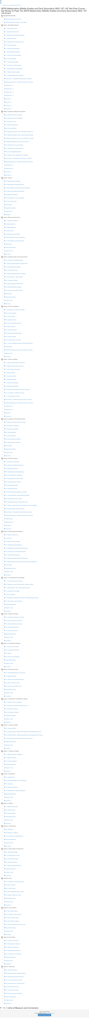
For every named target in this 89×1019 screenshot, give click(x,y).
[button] (1, 1)
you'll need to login (50, 1013)
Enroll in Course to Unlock (44, 1015)
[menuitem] (1, 3)
